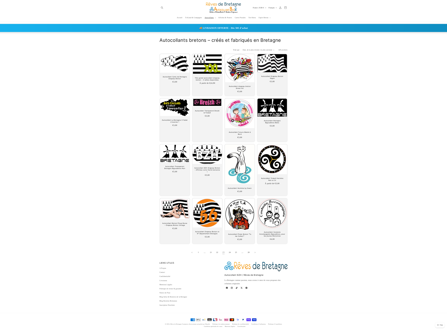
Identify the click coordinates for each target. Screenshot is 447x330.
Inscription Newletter (167, 305)
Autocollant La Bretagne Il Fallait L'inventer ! (175, 121)
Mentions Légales (165, 285)
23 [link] (223, 252)
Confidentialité (164, 276)
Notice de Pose (164, 293)
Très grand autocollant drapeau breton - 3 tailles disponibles (207, 79)
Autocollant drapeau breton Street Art (240, 87)
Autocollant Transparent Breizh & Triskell (207, 112)
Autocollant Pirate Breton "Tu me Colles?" (239, 235)
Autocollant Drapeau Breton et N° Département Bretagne (207, 233)
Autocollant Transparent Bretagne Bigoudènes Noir (174, 167)
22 (217, 252)
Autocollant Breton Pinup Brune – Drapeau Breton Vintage (174, 224)
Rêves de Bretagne (176, 324)
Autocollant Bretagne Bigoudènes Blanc (272, 122)
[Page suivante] (254, 252)
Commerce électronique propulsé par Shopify (196, 324)
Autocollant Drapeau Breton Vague (272, 77)
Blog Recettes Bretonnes (168, 301)
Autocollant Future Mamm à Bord (240, 133)
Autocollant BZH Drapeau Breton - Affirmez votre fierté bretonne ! (207, 170)
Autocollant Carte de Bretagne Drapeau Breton (175, 78)
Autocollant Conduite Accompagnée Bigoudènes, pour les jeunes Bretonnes (272, 234)
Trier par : (236, 50)
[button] (162, 7)
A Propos (162, 268)
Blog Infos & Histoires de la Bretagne (173, 297)
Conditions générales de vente (213, 326)
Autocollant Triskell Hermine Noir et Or (272, 179)
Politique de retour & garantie (170, 289)
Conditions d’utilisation (258, 324)
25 (236, 252)
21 (211, 252)
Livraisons (163, 280)
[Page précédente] (192, 252)
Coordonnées (241, 326)
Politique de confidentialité (240, 324)
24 (230, 252)
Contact (162, 272)
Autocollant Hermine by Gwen (240, 188)
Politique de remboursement (221, 324)
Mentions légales (230, 326)
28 (248, 252)
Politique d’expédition (275, 324)
